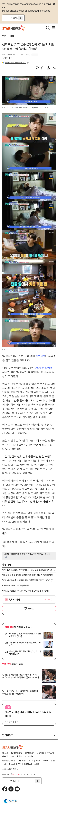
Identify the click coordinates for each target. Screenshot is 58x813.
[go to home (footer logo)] (12, 747)
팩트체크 (19, 756)
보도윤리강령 (29, 756)
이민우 (39, 356)
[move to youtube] (17, 788)
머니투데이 (22, 761)
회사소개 (5, 753)
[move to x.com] (11, 788)
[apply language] (20, 18)
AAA (19, 764)
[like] (37, 68)
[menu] (53, 27)
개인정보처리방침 (16, 753)
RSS (12, 756)
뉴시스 (38, 761)
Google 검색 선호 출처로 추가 (15, 62)
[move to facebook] (4, 788)
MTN (31, 761)
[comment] (42, 68)
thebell (12, 764)
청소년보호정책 (29, 753)
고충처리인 (40, 753)
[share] (48, 68)
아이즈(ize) (28, 764)
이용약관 (5, 756)
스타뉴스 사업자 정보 (9, 769)
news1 (45, 761)
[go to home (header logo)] (13, 28)
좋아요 (31, 608)
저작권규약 (50, 753)
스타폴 (36, 764)
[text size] (54, 68)
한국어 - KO (15, 781)
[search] (48, 27)
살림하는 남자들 (43, 367)
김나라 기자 (7, 58)
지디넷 (52, 761)
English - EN (16, 18)
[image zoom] (52, 101)
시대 (5, 764)
